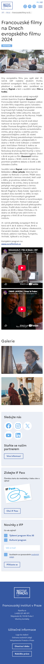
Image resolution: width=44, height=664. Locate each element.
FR (38, 2)
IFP (3, 13)
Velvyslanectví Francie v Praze (22, 640)
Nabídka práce (22, 653)
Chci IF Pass (12, 510)
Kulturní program (17, 540)
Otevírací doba (22, 646)
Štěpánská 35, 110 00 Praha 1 (22, 616)
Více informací (14, 456)
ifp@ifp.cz (22, 610)
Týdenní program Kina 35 (21, 535)
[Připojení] (29, 6)
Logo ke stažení (22, 634)
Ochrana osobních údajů (22, 637)
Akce (8, 13)
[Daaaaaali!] (22, 360)
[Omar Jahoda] (22, 391)
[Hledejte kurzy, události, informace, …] (34, 6)
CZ (41, 2)
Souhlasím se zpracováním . (24, 555)
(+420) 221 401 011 (22, 613)
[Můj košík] (25, 6)
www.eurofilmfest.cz (11, 244)
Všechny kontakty (22, 619)
